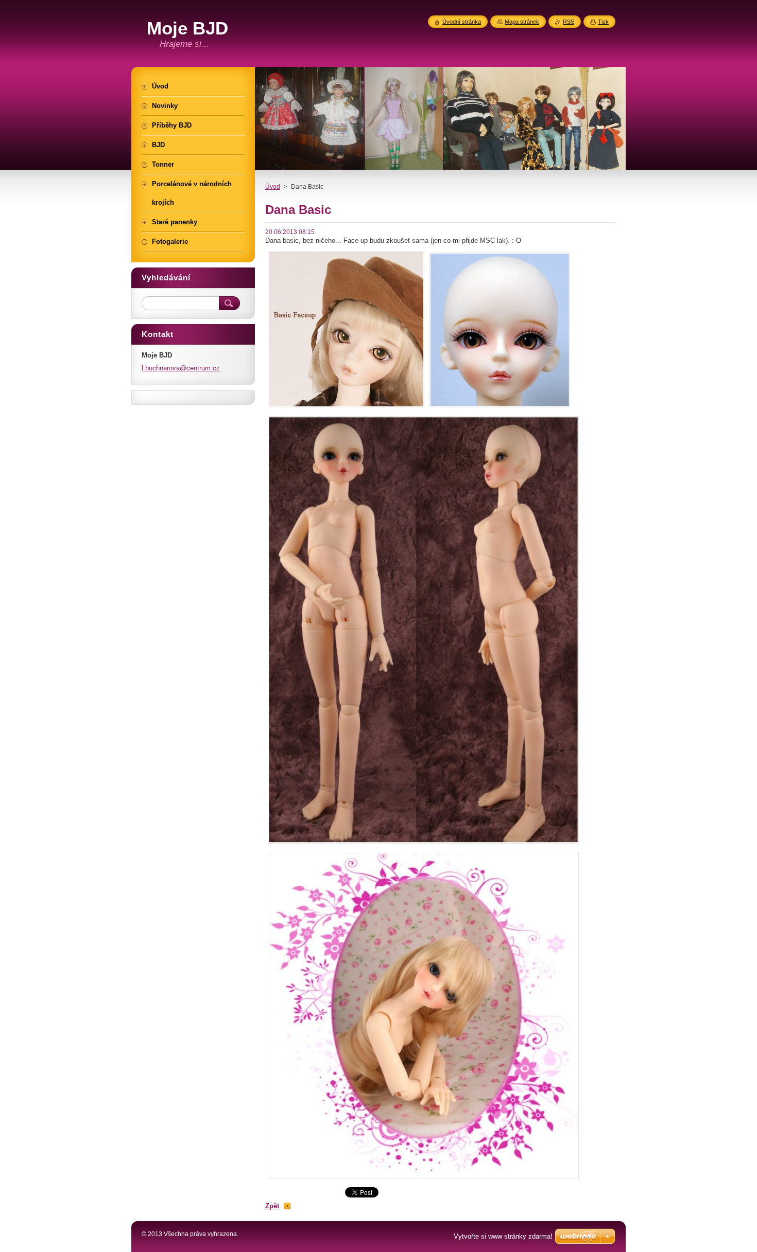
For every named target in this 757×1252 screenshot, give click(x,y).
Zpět (272, 1206)
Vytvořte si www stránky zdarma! (503, 1236)
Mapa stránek (522, 22)
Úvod (272, 187)
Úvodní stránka (461, 22)
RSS (568, 22)
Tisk (603, 22)
